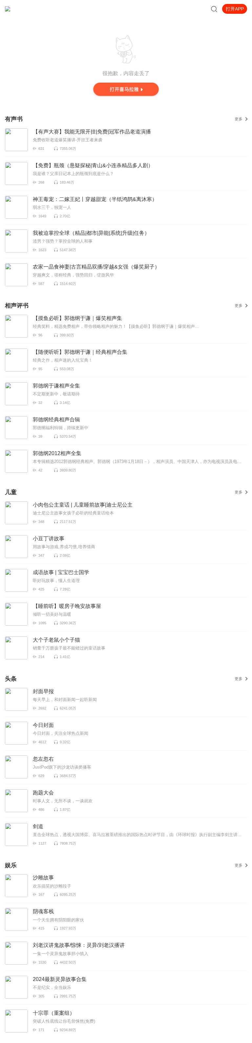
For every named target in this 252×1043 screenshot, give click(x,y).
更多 (238, 119)
